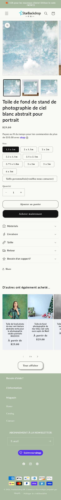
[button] (6, 13)
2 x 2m (45, 149)
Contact (10, 420)
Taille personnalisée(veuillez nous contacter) (30, 178)
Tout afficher (30, 365)
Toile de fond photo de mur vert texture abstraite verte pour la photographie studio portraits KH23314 (15, 330)
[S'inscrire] (49, 441)
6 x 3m (9, 171)
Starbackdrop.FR (18, 489)
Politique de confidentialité (35, 493)
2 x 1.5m (28, 149)
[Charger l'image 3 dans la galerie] (49, 87)
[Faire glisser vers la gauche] (23, 356)
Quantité (7, 186)
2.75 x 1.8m (12, 163)
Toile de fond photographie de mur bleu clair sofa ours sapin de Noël (40, 327)
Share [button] (8, 268)
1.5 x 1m (10, 149)
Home (9, 406)
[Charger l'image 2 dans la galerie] (30, 87)
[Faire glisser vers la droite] (37, 356)
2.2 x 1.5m (12, 156)
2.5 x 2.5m (32, 156)
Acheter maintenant (30, 213)
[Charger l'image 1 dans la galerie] (11, 87)
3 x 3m (47, 163)
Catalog (10, 413)
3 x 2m (31, 163)
